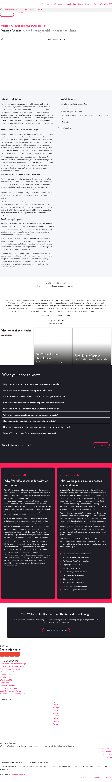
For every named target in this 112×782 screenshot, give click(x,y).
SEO (36, 184)
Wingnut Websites (9, 743)
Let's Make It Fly (101, 445)
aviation (21, 120)
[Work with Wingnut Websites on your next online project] (22, 15)
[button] (56, 10)
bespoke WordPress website (41, 140)
